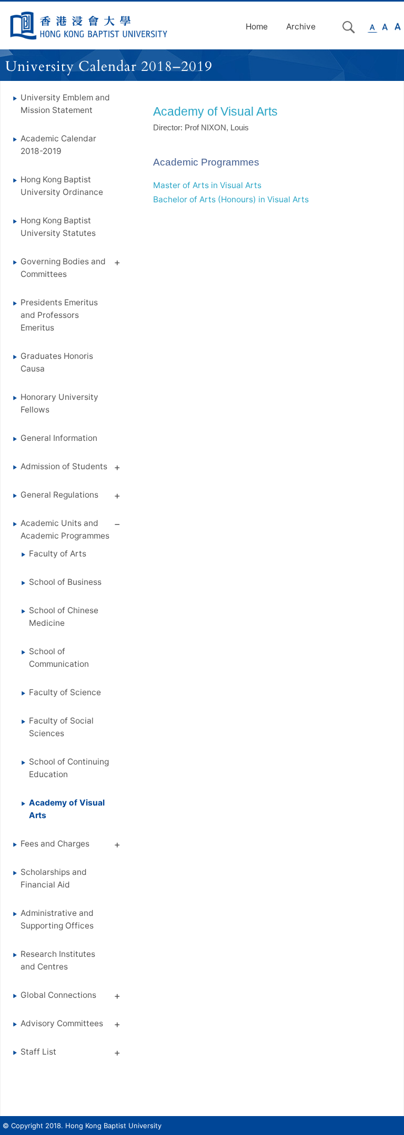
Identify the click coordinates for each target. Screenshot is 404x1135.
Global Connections (58, 995)
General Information (59, 438)
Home (257, 27)
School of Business (65, 582)
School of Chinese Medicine (63, 616)
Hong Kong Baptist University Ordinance (62, 185)
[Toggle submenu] (117, 264)
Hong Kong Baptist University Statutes (58, 226)
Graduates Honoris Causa (57, 362)
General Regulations (59, 495)
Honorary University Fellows (59, 403)
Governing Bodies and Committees (63, 267)
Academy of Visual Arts (67, 809)
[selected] (89, 25)
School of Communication (59, 657)
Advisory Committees (62, 1023)
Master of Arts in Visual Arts (207, 185)
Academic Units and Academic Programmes (65, 529)
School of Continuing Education (69, 768)
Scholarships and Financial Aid (54, 878)
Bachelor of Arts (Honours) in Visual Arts (231, 199)
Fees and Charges (55, 844)
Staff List (38, 1052)
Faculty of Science (65, 692)
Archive (301, 27)
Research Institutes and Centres (58, 960)
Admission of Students (64, 466)
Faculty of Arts (57, 554)
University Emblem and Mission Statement (65, 103)
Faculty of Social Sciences (61, 727)
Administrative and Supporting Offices (57, 919)
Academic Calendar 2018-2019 (58, 144)
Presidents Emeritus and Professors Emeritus (59, 315)
